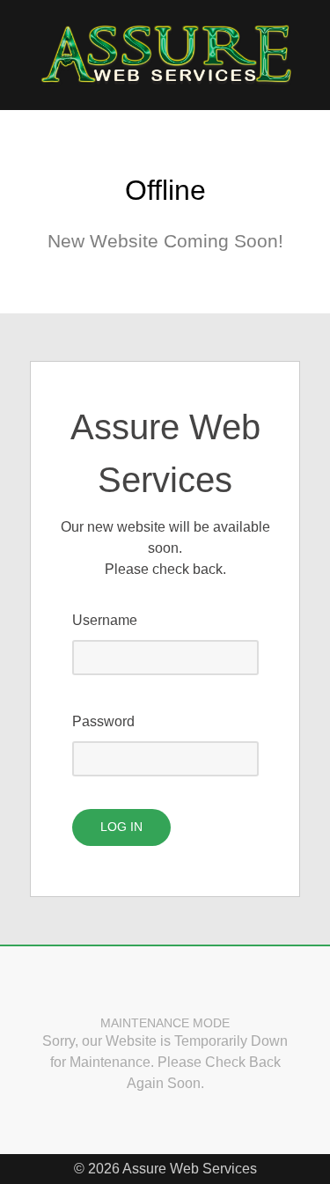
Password (103, 721)
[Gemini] (165, 55)
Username (104, 620)
